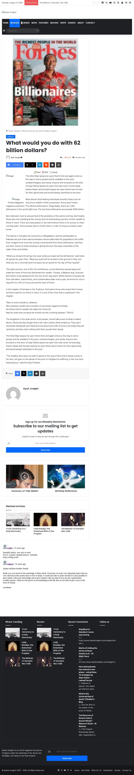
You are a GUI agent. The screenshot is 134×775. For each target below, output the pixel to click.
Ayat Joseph (15, 157)
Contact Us (126, 770)
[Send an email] (21, 157)
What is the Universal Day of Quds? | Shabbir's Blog (87, 698)
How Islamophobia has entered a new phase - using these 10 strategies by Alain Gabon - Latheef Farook (87, 673)
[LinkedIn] (39, 164)
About (80, 23)
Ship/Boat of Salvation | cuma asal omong (86, 632)
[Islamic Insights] (9, 12)
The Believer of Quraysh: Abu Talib (72, 529)
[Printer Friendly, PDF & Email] (45, 172)
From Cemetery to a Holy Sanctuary (16, 529)
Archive (54, 23)
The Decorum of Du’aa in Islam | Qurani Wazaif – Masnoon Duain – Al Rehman (87, 720)
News (34, 23)
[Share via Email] (52, 164)
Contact (90, 23)
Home (6, 23)
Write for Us (96, 770)
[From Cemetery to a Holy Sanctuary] (18, 519)
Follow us (104, 621)
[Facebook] (17, 373)
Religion (14, 23)
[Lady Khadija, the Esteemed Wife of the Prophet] (45, 519)
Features (43, 23)
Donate (72, 23)
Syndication (108, 770)
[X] (23, 373)
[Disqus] (45, 576)
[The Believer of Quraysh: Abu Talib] (73, 519)
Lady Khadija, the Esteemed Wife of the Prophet (44, 531)
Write (63, 23)
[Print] (58, 164)
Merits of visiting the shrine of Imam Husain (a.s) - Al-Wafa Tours (88, 652)
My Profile (85, 770)
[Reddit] (46, 164)
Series (26, 23)
